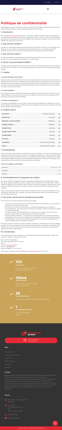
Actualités (48, 2)
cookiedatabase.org (33, 251)
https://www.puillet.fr (14, 35)
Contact (56, 2)
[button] (48, 9)
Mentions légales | (23, 428)
